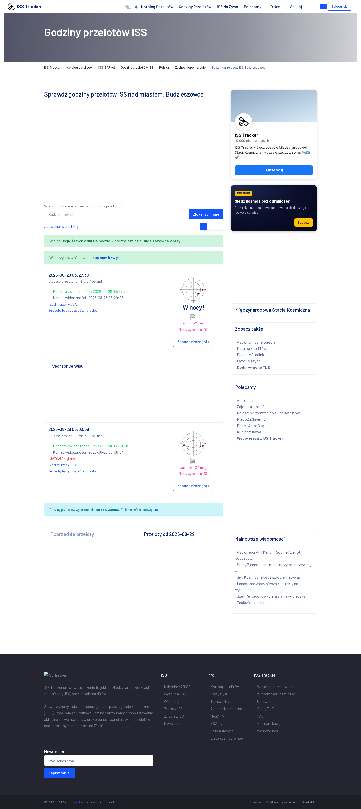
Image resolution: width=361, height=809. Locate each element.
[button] (309, 6)
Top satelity (219, 701)
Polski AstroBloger (252, 425)
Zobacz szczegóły (193, 341)
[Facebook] (45, 736)
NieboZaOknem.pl (251, 419)
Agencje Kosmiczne (226, 708)
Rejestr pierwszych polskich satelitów (268, 413)
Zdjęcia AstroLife (251, 406)
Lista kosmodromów (227, 738)
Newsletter (173, 723)
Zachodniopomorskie (190, 67)
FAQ (260, 716)
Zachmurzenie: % (63, 304)
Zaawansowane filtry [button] (61, 226)
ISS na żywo (227, 6)
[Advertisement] (133, 160)
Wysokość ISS (175, 694)
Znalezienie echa (250, 602)
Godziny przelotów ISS (137, 67)
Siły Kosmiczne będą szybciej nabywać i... (271, 577)
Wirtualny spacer (177, 701)
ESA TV (216, 723)
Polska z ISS (173, 708)
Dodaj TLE (265, 708)
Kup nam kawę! (250, 431)
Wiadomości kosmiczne (276, 694)
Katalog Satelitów (251, 348)
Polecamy (252, 6)
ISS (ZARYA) (106, 67)
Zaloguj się (340, 6)
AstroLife (245, 400)
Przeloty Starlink (250, 354)
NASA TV (217, 716)
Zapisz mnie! (59, 772)
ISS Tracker (28, 6)
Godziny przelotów (195, 6)
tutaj (156, 510)
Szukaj (296, 6)
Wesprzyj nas (267, 731)
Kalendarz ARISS (177, 686)
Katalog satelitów (157, 6)
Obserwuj (274, 170)
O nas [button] (275, 6)
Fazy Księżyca (248, 360)
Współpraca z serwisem (276, 686)
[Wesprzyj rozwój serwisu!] (323, 6)
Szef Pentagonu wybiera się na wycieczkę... (273, 596)
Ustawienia (266, 701)
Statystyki (218, 694)
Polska (164, 67)
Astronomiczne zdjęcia (256, 342)
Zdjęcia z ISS (174, 716)
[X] (47, 736)
